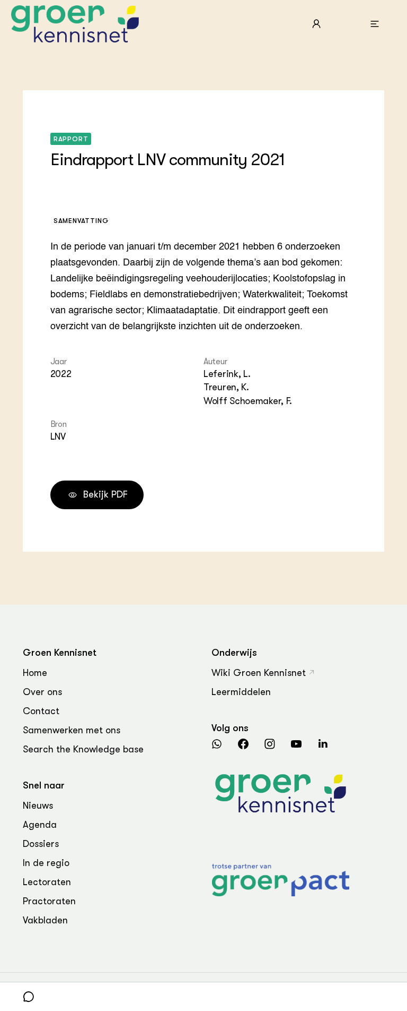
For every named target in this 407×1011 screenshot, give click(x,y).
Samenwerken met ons (71, 730)
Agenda (40, 824)
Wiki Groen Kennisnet (258, 672)
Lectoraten (47, 882)
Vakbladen (45, 920)
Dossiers (41, 843)
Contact (41, 711)
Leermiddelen (241, 692)
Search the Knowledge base (83, 749)
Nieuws (38, 805)
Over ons (42, 692)
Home (35, 672)
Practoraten (49, 901)
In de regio (46, 863)
